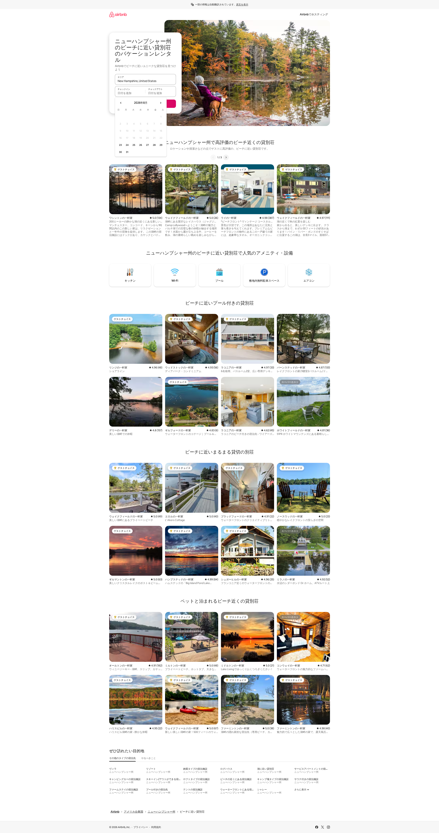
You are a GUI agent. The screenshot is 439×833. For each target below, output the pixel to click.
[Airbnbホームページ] (118, 14)
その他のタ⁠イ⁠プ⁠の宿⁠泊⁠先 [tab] (122, 758)
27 (147, 145)
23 (120, 145)
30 (120, 152)
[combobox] (145, 81)
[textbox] (130, 93)
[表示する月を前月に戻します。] (121, 103)
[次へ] (226, 157)
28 (154, 145)
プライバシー (141, 827)
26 (140, 145)
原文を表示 (242, 4)
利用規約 (156, 827)
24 (127, 145)
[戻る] (213, 157)
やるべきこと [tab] (148, 758)
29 (161, 145)
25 (133, 145)
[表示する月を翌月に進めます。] (161, 103)
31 (127, 152)
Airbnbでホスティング (314, 14)
